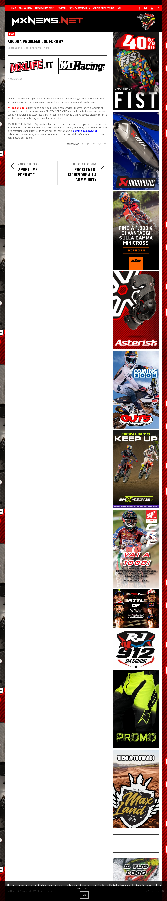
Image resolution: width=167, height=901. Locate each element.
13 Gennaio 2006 (15, 79)
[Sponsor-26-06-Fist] (136, 71)
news (11, 34)
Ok (84, 894)
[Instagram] (146, 8)
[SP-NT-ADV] (136, 869)
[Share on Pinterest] (93, 143)
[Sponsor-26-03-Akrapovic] (136, 150)
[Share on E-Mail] (105, 143)
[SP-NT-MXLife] (31, 65)
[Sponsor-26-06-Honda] (136, 548)
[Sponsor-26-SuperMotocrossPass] (136, 468)
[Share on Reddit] (99, 143)
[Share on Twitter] (88, 143)
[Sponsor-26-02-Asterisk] (136, 309)
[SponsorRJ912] (136, 649)
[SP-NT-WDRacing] (82, 65)
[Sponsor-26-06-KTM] (136, 230)
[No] (163, 891)
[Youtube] (152, 8)
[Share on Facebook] (82, 143)
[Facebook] (139, 8)
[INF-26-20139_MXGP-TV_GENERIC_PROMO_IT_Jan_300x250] (136, 608)
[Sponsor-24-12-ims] (136, 709)
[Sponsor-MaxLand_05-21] (136, 788)
